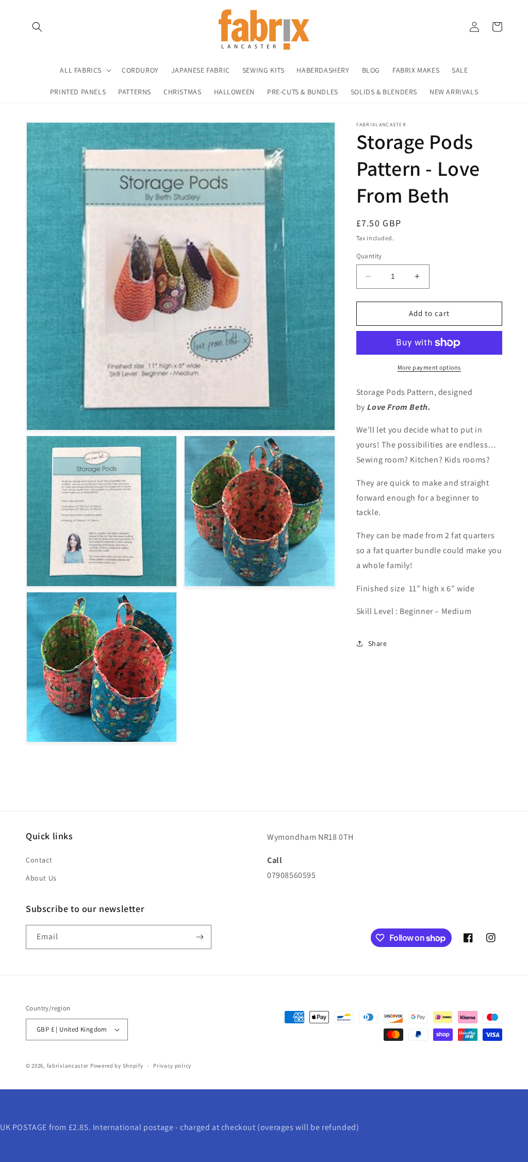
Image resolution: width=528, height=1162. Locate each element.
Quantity (369, 256)
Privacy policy (172, 1065)
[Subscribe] (199, 937)
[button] (37, 26)
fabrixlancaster (68, 1065)
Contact (39, 860)
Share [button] (377, 643)
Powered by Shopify (116, 1065)
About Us (41, 878)
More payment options (429, 367)
